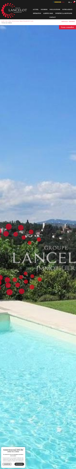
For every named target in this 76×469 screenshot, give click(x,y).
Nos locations (55, 9)
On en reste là (18, 449)
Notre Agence (67, 9)
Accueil (36, 9)
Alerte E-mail (48, 13)
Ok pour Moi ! (19, 464)
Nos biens (44, 9)
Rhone (10, 21)
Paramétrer (7, 464)
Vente (6, 21)
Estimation (37, 13)
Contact (52, 17)
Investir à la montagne (63, 13)
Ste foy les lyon (15, 21)
